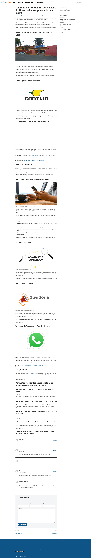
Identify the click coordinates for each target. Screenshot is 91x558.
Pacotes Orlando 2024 (61, 549)
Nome (19, 503)
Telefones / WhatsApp (39, 15)
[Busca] (89, 2)
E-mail (31, 503)
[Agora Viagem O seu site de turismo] (6, 2)
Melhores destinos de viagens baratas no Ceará (35, 365)
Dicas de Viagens (40, 2)
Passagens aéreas (40, 540)
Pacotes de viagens (61, 540)
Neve (16, 556)
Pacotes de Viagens (29, 2)
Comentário (20, 508)
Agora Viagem (33, 373)
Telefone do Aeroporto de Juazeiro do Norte (34, 160)
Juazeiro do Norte (34, 155)
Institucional (18, 540)
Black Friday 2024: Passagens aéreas (43, 549)
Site (43, 503)
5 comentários (32, 15)
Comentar (55, 440)
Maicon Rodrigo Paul (20, 15)
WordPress (24, 556)
